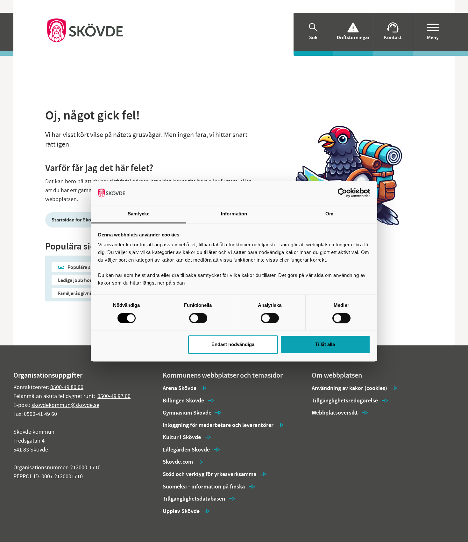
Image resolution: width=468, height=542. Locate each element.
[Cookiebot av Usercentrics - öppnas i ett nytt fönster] (342, 193)
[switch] (198, 318)
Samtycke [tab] (139, 214)
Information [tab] (234, 214)
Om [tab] (329, 214)
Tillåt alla (325, 344)
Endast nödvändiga (232, 344)
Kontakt (393, 37)
